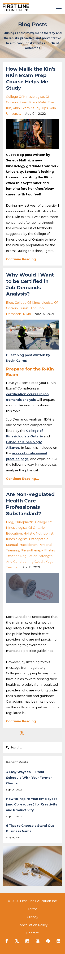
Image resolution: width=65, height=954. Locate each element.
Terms (32, 909)
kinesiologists (17, 539)
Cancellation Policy (32, 925)
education (14, 533)
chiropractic (24, 522)
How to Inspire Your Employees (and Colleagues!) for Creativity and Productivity (31, 804)
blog (9, 303)
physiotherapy (32, 550)
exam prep (28, 102)
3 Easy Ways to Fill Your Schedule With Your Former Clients (29, 777)
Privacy (32, 917)
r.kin (27, 314)
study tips (39, 108)
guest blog (28, 308)
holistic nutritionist (38, 533)
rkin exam (21, 108)
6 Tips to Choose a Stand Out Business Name (30, 828)
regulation (28, 556)
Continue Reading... (22, 259)
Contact (32, 933)
